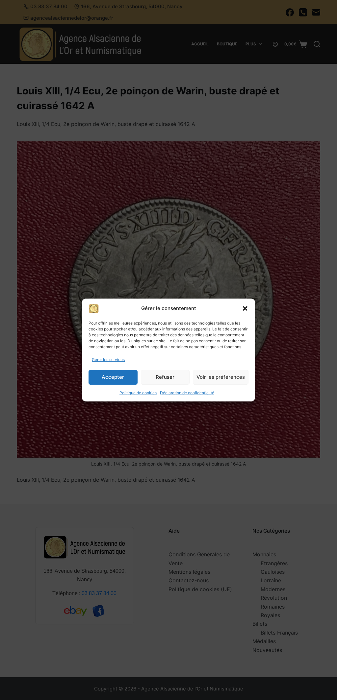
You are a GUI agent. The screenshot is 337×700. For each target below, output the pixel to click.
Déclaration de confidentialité (187, 392)
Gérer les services (108, 359)
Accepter (113, 377)
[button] (245, 308)
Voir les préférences (220, 377)
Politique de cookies (138, 392)
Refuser (165, 377)
